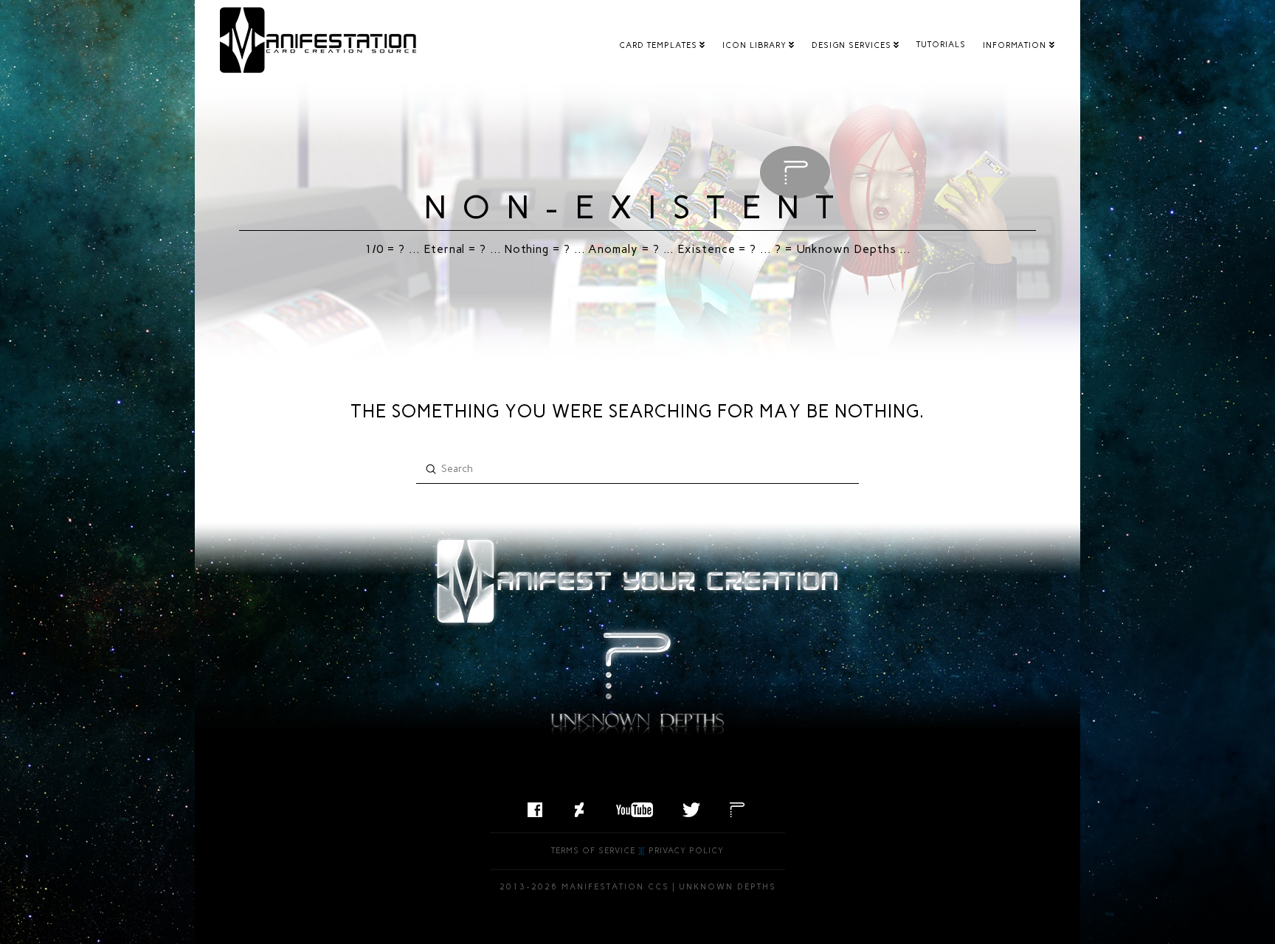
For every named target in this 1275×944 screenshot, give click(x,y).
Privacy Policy (686, 851)
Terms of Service (593, 851)
